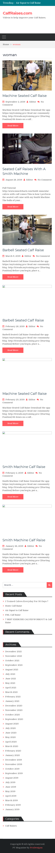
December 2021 (13, 651)
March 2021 (11, 692)
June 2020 (10, 732)
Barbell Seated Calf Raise (23, 250)
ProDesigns (36, 847)
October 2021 (12, 660)
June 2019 (10, 787)
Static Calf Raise (13, 606)
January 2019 (12, 809)
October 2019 (12, 769)
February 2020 (13, 751)
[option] (34, 3)
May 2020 (10, 737)
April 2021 (10, 687)
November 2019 (13, 764)
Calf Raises (11, 826)
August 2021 (11, 669)
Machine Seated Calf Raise (24, 96)
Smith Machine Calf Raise (23, 467)
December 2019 (13, 760)
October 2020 (12, 714)
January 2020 (12, 755)
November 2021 (13, 656)
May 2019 (10, 791)
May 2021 (10, 683)
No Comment (45, 179)
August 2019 (11, 778)
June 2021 (10, 678)
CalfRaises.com (17, 13)
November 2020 (13, 710)
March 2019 (11, 800)
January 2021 (12, 701)
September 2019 (14, 773)
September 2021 (14, 665)
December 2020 (13, 705)
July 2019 (10, 782)
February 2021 (13, 696)
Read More (12, 125)
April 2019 (10, 796)
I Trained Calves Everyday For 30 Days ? (26, 601)
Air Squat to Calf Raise (28, 3)
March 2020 (11, 746)
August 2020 (12, 723)
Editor (32, 102)
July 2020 (10, 728)
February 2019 (13, 805)
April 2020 (11, 741)
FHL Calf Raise (13, 615)
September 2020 (14, 719)
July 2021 (10, 674)
